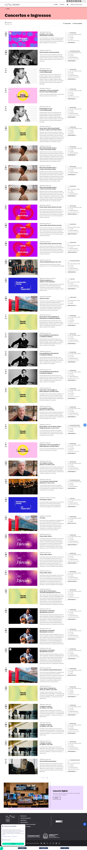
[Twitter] (50, 843)
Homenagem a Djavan (46, 499)
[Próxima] (47, 777)
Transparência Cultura (26, 826)
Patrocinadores (24, 822)
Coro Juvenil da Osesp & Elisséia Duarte (51, 670)
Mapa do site (23, 815)
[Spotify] (56, 843)
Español (80, 4)
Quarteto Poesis (44, 298)
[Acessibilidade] (84, 824)
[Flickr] (67, 1)
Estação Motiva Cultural (75, 51)
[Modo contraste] (67, 4)
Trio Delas (42, 518)
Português (73, 4)
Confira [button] (56, 798)
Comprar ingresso (72, 60)
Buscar (62, 4)
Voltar (7, 8)
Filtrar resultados (78, 23)
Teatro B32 (72, 498)
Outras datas (68, 23)
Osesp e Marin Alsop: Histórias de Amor (50, 207)
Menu (56, 4)
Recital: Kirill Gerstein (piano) (48, 761)
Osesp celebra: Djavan (46, 536)
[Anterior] (40, 777)
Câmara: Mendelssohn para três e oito (50, 262)
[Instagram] (78, 1)
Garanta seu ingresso (72, 252)
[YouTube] (74, 1)
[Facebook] (80, 1)
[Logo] (13, 5)
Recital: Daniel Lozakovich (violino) (49, 52)
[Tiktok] (72, 1)
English (76, 4)
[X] (76, 1)
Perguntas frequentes (26, 818)
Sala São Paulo (73, 32)
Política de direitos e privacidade (28, 824)
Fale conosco (23, 820)
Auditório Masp (73, 297)
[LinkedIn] (69, 1)
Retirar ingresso (71, 42)
